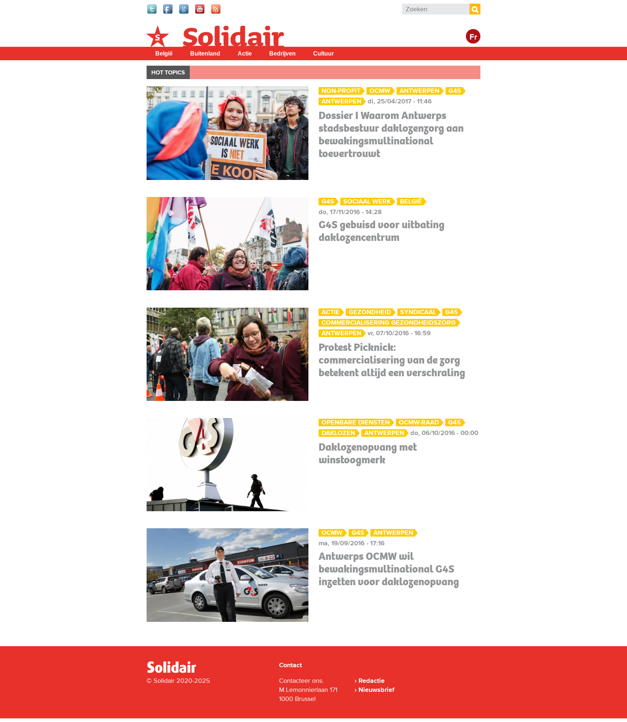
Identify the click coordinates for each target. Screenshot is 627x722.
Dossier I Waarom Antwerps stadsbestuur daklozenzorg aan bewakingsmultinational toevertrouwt (391, 134)
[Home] (178, 672)
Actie (245, 53)
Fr (473, 37)
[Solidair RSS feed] (216, 13)
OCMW (332, 533)
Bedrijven (282, 53)
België (164, 53)
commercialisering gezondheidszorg (388, 323)
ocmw (379, 91)
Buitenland (205, 53)
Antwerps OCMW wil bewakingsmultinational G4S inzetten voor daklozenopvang (389, 568)
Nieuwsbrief (376, 690)
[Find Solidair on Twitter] (152, 13)
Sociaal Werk (367, 201)
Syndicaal (418, 312)
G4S (454, 91)
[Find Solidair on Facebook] (168, 13)
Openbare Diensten (355, 422)
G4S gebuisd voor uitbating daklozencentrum (381, 231)
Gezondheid (370, 312)
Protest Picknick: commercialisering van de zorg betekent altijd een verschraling (392, 360)
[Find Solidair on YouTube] (200, 13)
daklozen (338, 433)
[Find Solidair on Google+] (184, 13)
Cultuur (323, 53)
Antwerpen (419, 91)
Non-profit (340, 91)
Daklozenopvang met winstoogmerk (368, 453)
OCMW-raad (419, 422)
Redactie (371, 681)
